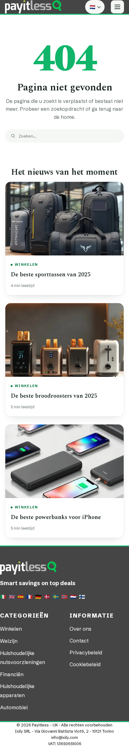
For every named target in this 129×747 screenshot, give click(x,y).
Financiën (11, 674)
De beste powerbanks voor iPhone (56, 517)
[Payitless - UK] (33, 6)
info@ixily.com (64, 737)
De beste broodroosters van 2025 (54, 395)
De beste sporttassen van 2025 (50, 274)
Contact (79, 641)
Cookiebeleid (85, 664)
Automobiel (14, 707)
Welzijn (9, 641)
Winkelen (26, 264)
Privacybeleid (86, 652)
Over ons (80, 629)
